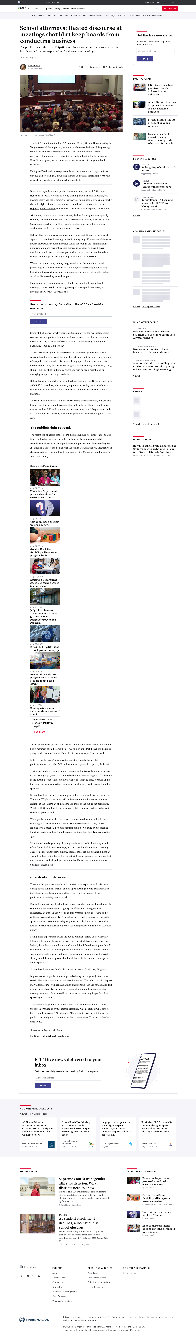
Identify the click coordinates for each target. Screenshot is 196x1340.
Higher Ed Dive (53, 2)
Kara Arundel (34, 65)
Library (57, 8)
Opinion (48, 8)
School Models (95, 15)
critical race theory (65, 247)
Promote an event (150, 424)
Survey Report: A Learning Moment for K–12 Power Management (157, 203)
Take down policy (99, 1330)
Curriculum (63, 15)
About (55, 1273)
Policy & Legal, (49, 1036)
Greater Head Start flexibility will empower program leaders (156, 1198)
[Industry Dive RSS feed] (39, 1276)
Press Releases (78, 8)
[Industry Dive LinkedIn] (22, 1276)
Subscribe (171, 8)
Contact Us (57, 1282)
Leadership (51, 15)
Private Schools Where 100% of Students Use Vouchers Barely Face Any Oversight (154, 334)
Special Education (79, 15)
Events (66, 8)
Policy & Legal (38, 15)
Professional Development (129, 15)
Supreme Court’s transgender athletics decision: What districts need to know (82, 1183)
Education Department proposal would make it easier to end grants (156, 1181)
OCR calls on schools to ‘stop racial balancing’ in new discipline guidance (162, 107)
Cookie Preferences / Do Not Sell (125, 1330)
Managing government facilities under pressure (156, 185)
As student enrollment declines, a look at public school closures (79, 1223)
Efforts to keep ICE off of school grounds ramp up (161, 123)
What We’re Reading (62, 1301)
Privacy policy (69, 1330)
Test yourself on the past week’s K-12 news (157, 1213)
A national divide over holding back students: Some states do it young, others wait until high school (154, 366)
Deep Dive (38, 8)
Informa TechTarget (109, 1317)
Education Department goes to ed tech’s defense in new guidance (161, 89)
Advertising (93, 1273)
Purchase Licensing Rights (64, 1291)
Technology (110, 15)
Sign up (38, 321)
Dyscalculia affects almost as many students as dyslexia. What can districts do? (161, 138)
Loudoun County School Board (43, 135)
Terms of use (83, 1330)
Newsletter (57, 1287)
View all (136, 215)
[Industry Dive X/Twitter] (33, 1276)
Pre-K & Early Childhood (153, 15)
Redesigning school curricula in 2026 (159, 169)
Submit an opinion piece (99, 1282)
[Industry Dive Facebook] (28, 1276)
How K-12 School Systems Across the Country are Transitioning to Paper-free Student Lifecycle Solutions (155, 449)
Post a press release (151, 306)
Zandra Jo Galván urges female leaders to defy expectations (151, 350)
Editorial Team (59, 1277)
